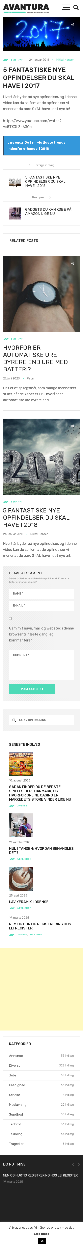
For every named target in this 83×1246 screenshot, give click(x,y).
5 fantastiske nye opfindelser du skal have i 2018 (36, 517)
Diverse (22, 805)
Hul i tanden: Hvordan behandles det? (41, 850)
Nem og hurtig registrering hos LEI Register (40, 926)
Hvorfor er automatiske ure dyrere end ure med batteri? (35, 358)
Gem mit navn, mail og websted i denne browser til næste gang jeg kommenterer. (41, 634)
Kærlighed (24, 859)
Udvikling (35, 934)
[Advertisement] (41, 989)
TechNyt (17, 60)
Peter (30, 378)
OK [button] (42, 1241)
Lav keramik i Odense (29, 902)
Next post (39, 197)
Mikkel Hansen (65, 60)
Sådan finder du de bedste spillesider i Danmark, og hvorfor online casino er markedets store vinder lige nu (40, 793)
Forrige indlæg (44, 165)
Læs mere (41, 1234)
